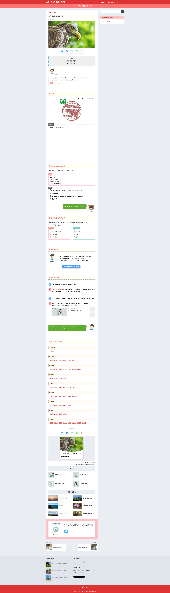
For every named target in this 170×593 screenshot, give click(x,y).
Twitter (66, 533)
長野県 (56, 387)
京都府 (56, 396)
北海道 (51, 351)
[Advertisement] (71, 148)
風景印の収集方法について (60, 83)
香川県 (56, 414)
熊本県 (65, 423)
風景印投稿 (110, 2)
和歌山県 (74, 396)
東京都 (74, 369)
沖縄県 (84, 423)
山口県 (69, 405)
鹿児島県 (79, 423)
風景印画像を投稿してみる (72, 267)
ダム (80, 464)
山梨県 (51, 387)
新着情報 (103, 2)
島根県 (56, 405)
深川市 (84, 464)
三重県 (74, 387)
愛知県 (69, 387)
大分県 (69, 423)
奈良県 (69, 396)
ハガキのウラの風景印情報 (55, 2)
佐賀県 (56, 423)
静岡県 (65, 387)
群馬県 (60, 369)
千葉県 (69, 369)
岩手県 (56, 360)
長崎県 (60, 423)
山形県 (69, 360)
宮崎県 (74, 423)
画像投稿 (91, 98)
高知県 (65, 414)
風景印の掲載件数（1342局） (85, 6)
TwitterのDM (85, 570)
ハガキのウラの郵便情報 (58, 289)
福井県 (65, 378)
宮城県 (60, 360)
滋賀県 (51, 396)
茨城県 (51, 369)
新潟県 (51, 378)
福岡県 (51, 423)
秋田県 (65, 360)
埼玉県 (65, 369)
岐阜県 (60, 387)
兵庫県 (65, 396)
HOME (86, 587)
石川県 (60, 378)
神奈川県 (79, 369)
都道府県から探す (119, 2)
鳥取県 (51, 405)
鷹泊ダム (93, 464)
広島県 (65, 405)
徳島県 (51, 414)
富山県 (56, 378)
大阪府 (60, 396)
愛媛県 (60, 414)
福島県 (74, 360)
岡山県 (60, 405)
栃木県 (56, 369)
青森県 (51, 360)
